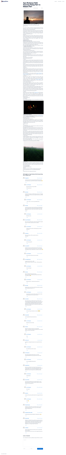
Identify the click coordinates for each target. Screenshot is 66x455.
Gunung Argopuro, (38, 79)
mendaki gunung (39, 115)
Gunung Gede (36, 92)
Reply (27, 189)
